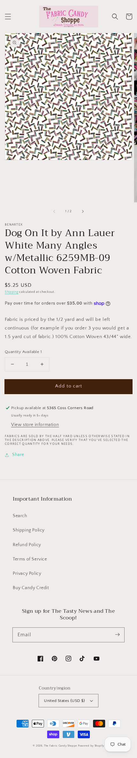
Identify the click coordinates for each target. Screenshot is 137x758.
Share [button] (18, 454)
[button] (8, 17)
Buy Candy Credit (31, 587)
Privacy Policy (27, 573)
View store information (35, 424)
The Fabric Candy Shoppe (60, 745)
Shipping (11, 292)
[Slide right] (83, 211)
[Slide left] (54, 211)
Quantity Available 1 (23, 352)
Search (20, 515)
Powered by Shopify (91, 745)
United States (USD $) (64, 700)
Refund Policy (27, 544)
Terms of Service (30, 559)
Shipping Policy (29, 530)
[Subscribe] (117, 635)
